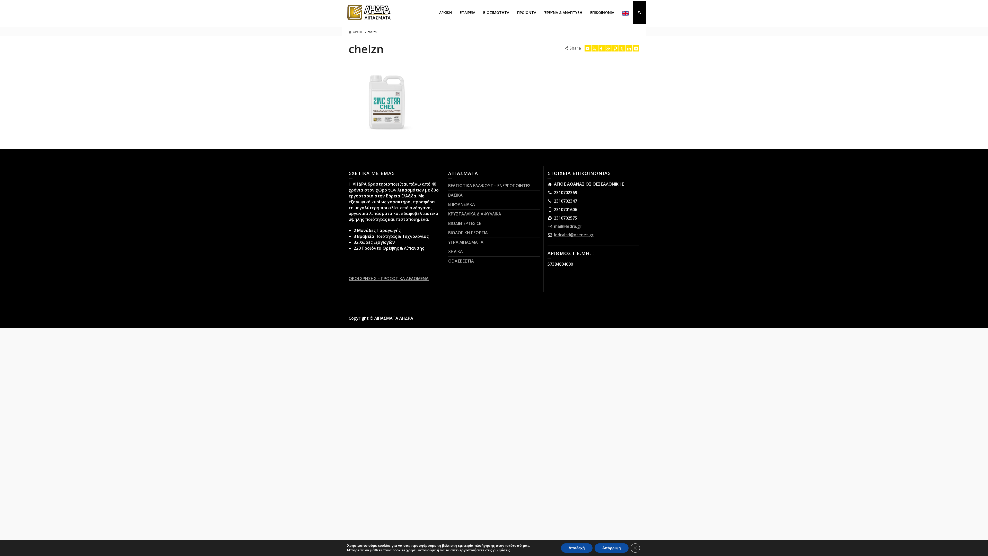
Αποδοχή (577, 547)
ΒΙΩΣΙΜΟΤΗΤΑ (496, 12)
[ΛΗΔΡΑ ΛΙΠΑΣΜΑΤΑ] (369, 12)
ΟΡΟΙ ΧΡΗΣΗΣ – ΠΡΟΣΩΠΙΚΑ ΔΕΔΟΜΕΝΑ (389, 278)
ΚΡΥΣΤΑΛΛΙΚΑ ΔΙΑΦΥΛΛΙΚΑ (474, 214)
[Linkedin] (629, 48)
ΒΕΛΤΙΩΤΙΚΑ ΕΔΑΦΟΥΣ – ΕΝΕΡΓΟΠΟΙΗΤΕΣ (489, 185)
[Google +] (608, 48)
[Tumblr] (622, 48)
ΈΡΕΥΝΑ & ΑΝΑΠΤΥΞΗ (563, 12)
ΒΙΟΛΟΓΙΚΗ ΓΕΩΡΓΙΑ (468, 233)
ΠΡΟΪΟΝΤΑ (526, 12)
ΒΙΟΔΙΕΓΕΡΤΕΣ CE (464, 223)
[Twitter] (595, 48)
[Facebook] (601, 48)
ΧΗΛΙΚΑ (455, 251)
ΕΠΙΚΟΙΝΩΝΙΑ (602, 12)
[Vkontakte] (636, 48)
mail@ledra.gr (567, 226)
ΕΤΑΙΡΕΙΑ (467, 12)
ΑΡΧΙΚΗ (445, 12)
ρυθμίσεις (501, 550)
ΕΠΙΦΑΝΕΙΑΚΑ (461, 204)
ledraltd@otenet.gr (574, 235)
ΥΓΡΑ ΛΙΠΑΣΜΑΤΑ (465, 242)
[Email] (588, 48)
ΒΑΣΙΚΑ (455, 195)
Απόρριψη (611, 547)
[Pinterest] (615, 48)
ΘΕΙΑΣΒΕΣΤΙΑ (461, 261)
